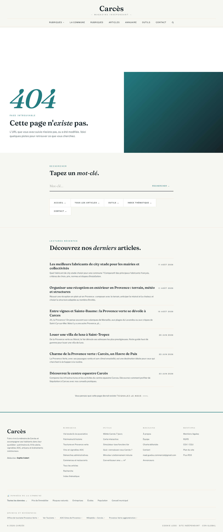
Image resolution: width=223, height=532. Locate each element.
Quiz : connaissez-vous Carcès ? (117, 450)
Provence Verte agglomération (123, 518)
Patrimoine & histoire (72, 439)
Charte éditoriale (150, 444)
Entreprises (78, 500)
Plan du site (188, 450)
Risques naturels (60, 500)
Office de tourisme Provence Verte (23, 518)
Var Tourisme (49, 518)
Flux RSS (187, 455)
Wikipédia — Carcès (95, 518)
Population (103, 500)
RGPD (186, 439)
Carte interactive (110, 439)
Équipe (146, 439)
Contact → (60, 211)
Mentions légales (191, 434)
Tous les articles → (87, 203)
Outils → (113, 203)
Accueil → (60, 203)
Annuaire (131, 22)
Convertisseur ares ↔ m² (114, 460)
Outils (146, 22)
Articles (114, 22)
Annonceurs (148, 460)
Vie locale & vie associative (75, 434)
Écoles (90, 500)
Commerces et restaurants (75, 460)
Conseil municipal (120, 500)
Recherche (68, 471)
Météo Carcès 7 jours (112, 434)
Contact (161, 22)
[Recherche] (173, 22)
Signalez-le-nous (130, 396)
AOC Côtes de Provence (71, 518)
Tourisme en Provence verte (75, 444)
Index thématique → (140, 203)
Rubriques (55, 22)
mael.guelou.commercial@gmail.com (159, 455)
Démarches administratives (75, 455)
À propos (147, 434)
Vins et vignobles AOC (73, 450)
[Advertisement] (111, 49)
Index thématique (71, 476)
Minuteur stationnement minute (117, 455)
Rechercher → (161, 186)
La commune (77, 22)
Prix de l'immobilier (40, 500)
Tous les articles (70, 465)
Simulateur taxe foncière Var (116, 444)
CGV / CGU (188, 444)
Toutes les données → (17, 500)
